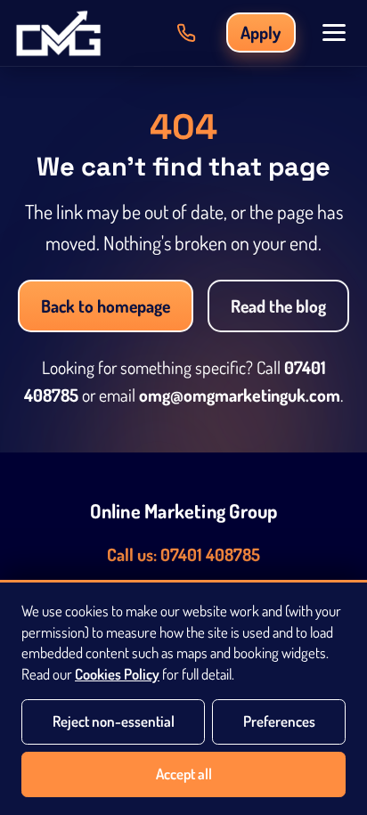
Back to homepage (105, 306)
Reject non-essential (114, 721)
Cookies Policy (117, 673)
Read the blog (278, 306)
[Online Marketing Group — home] (58, 33)
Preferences (279, 721)
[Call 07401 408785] (186, 32)
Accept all (184, 773)
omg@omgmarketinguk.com (239, 395)
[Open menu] (334, 32)
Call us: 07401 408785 (183, 554)
